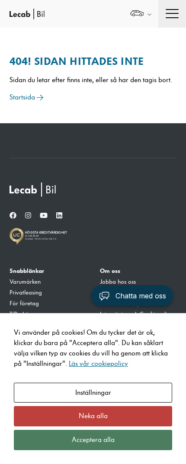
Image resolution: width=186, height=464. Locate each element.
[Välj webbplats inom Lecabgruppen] (140, 14)
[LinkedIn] (59, 216)
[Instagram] (28, 216)
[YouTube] (44, 216)
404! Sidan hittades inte (77, 61)
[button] (132, 295)
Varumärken (25, 282)
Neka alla (93, 416)
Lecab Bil (27, 14)
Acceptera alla (93, 439)
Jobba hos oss (118, 282)
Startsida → (27, 97)
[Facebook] (13, 216)
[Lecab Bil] (33, 189)
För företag (24, 303)
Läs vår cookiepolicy (98, 363)
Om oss (110, 270)
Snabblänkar (27, 270)
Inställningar (93, 392)
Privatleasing (26, 293)
